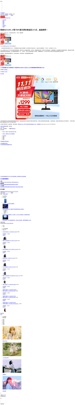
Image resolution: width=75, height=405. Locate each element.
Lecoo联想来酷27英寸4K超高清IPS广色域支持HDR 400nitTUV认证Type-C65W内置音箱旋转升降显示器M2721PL (22, 67)
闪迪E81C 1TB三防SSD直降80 (8, 203)
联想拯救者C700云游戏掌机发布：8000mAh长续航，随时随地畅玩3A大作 (17, 220)
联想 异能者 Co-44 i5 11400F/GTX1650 (10, 249)
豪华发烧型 (2, 184)
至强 (22, 186)
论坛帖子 (4, 25)
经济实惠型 (16, 184)
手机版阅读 (2, 141)
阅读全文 (13, 128)
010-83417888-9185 (9, 223)
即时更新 (7, 141)
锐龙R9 (11, 186)
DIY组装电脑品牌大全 (4, 176)
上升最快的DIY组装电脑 (21, 176)
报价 (3, 23)
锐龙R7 (14, 186)
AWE (6, 191)
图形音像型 (7, 184)
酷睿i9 (1, 186)
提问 (1, 314)
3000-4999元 (7, 182)
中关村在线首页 (3, 144)
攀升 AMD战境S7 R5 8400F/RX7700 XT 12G (11, 275)
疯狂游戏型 (11, 184)
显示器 (10, 126)
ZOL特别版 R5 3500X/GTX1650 (9, 266)
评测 (3, 26)
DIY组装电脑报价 (4, 178)
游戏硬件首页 (9, 144)
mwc (12, 191)
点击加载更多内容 (3, 143)
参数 (3, 22)
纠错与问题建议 (3, 126)
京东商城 (5, 69)
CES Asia (14, 191)
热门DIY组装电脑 (12, 176)
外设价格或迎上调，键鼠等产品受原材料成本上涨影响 (13, 209)
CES (17, 191)
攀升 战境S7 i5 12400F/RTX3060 (9, 297)
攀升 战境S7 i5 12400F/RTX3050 (9, 290)
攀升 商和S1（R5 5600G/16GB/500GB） (11, 303)
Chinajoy (8, 191)
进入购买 (2, 73)
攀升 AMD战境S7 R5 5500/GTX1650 (10, 240)
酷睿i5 (6, 186)
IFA (10, 191)
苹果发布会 (2, 191)
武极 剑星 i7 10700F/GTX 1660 (9, 258)
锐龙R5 (17, 186)
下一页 (2, 127)
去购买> (4, 235)
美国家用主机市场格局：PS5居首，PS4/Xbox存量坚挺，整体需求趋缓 (16, 214)
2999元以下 (2, 182)
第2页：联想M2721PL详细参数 (9, 133)
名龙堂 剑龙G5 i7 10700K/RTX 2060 (10, 231)
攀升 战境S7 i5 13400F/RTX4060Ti (9, 284)
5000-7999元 (11, 182)
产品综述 (4, 19)
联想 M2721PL (7, 17)
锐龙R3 (20, 186)
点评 (3, 24)
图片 (3, 21)
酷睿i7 (4, 186)
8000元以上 (16, 182)
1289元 (6, 71)
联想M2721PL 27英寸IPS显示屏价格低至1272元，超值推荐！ (29, 124)
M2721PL (7, 46)
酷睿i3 (9, 186)
